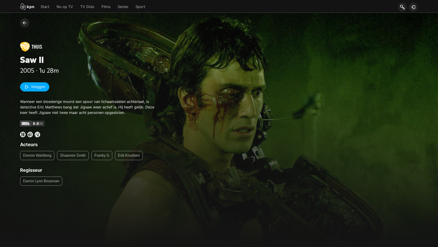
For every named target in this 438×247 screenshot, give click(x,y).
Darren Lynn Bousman (41, 181)
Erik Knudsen (129, 155)
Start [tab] (45, 6)
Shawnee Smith (73, 155)
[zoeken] (402, 7)
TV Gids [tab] (87, 6)
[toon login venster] (413, 7)
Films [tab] (106, 6)
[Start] (27, 7)
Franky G (101, 155)
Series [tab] (123, 6)
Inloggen (38, 87)
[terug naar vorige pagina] (24, 22)
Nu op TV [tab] (65, 6)
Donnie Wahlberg (37, 155)
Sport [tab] (140, 6)
